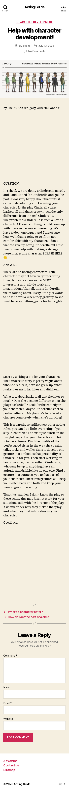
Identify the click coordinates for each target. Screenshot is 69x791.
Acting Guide (34, 7)
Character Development (34, 22)
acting (26, 45)
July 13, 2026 (46, 45)
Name (8, 687)
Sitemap (9, 770)
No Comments (36, 51)
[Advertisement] (34, 147)
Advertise (10, 761)
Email (7, 703)
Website (8, 718)
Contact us (11, 765)
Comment (10, 655)
